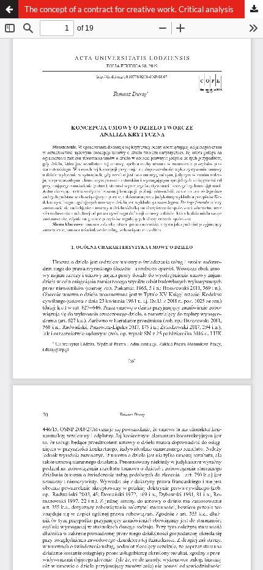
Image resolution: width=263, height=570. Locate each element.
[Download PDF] (254, 9)
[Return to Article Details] (9, 9)
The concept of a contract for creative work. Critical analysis (129, 9)
